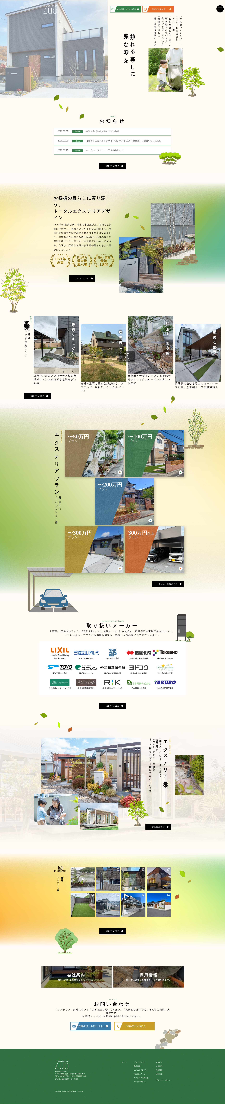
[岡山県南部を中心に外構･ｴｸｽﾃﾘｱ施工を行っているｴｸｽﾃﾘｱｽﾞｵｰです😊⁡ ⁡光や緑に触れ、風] (159, 879)
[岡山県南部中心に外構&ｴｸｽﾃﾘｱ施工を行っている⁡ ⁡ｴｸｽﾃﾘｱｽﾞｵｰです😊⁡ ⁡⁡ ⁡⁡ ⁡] (108, 905)
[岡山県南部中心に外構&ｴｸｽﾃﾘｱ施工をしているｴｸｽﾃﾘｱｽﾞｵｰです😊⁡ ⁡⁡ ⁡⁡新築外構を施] (133, 879)
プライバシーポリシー (164, 1080)
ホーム (124, 1062)
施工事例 (137, 1066)
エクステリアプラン (141, 1070)
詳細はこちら (158, 827)
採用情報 (159, 1074)
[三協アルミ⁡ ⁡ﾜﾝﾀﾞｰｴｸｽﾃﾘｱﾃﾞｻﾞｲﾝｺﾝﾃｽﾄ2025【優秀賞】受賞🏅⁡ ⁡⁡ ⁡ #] (133, 905)
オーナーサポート (140, 1082)
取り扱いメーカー (140, 1074)
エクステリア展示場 (141, 1078)
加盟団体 (159, 1070)
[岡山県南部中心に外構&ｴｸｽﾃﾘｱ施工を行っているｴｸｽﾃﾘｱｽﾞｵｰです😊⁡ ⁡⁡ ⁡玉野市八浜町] (83, 905)
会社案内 (159, 1066)
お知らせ (159, 1062)
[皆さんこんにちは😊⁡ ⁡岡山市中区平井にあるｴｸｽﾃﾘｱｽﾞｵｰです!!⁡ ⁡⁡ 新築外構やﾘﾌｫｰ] (83, 879)
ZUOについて (82, 278)
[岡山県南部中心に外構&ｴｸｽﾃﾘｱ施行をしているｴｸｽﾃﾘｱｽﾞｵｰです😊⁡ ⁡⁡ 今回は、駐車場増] (108, 879)
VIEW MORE (112, 166)
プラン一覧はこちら (168, 584)
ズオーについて (139, 1062)
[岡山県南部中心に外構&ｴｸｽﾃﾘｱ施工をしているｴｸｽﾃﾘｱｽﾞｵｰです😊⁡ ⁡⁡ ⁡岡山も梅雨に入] (159, 905)
